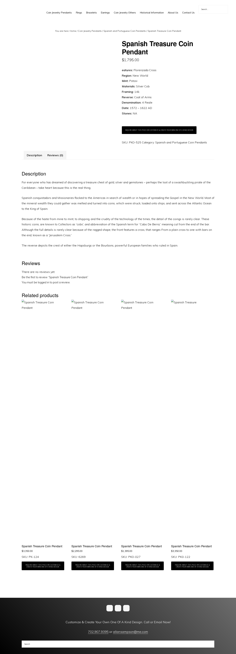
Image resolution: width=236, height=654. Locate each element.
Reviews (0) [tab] (55, 155)
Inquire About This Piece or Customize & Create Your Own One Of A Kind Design (159, 130)
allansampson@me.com (130, 632)
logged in (43, 282)
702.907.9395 (98, 632)
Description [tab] (34, 155)
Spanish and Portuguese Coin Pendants (125, 30)
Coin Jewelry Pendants (90, 30)
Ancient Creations (17, 6)
